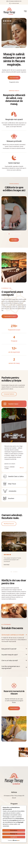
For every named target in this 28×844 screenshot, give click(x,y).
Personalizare (13, 830)
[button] (14, 1)
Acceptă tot (14, 837)
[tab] (14, 404)
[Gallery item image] (4, 762)
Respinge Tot (13, 833)
